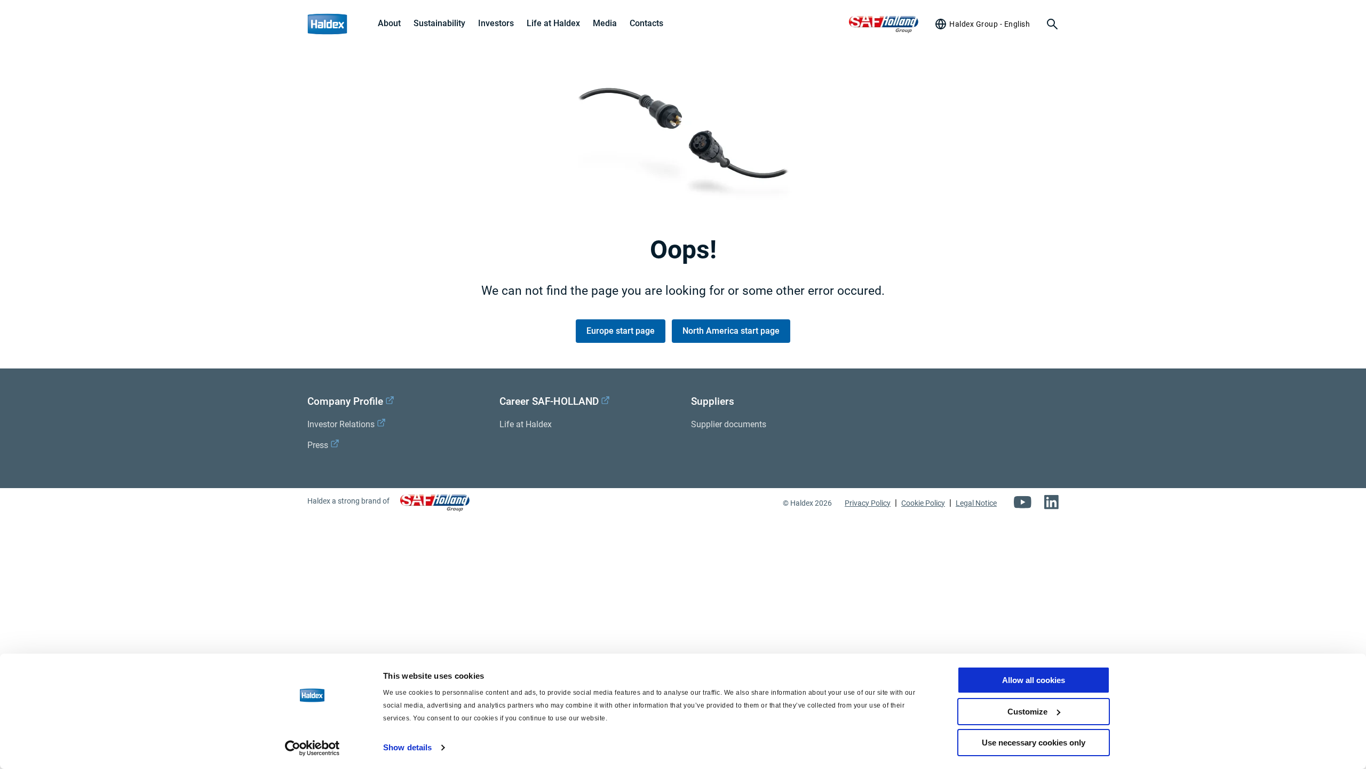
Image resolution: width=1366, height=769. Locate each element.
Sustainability (439, 23)
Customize (1027, 711)
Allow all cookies (1033, 680)
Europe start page (620, 331)
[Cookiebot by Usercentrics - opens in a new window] (312, 748)
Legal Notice (976, 503)
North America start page (731, 331)
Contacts (646, 23)
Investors (496, 23)
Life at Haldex (553, 23)
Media (605, 23)
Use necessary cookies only (1033, 742)
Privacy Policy (868, 503)
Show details (407, 747)
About (389, 23)
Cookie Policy (923, 503)
